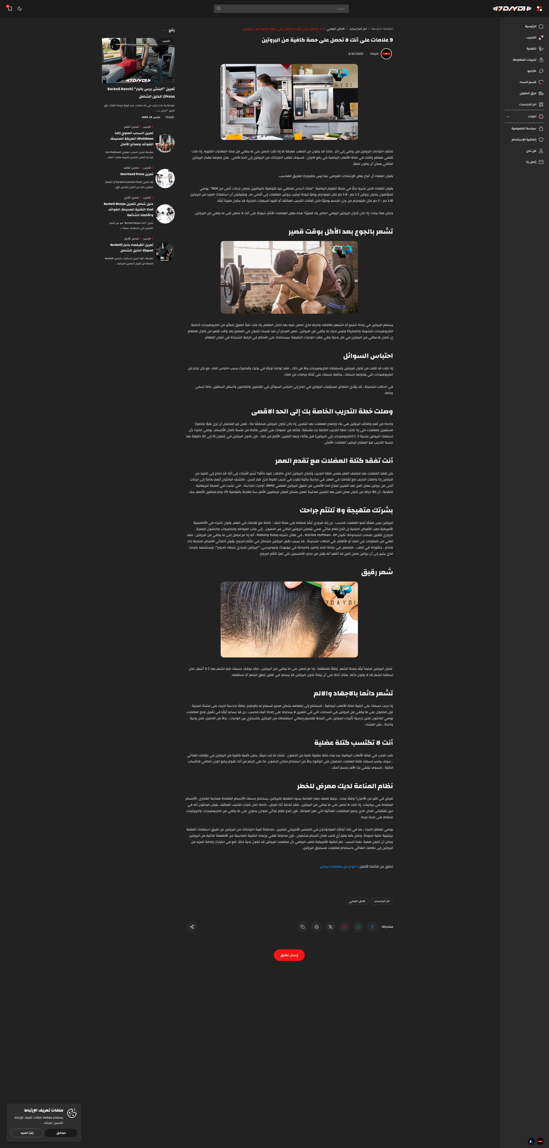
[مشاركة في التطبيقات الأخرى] (192, 926)
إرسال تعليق (289, 955)
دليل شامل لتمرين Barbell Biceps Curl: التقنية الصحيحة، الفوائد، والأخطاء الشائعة (128, 209)
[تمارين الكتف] (132, 168)
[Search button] (217, 9)
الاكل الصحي (357, 901)
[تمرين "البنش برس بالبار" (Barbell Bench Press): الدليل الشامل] (138, 60)
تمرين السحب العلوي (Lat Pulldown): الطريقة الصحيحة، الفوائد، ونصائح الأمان (131, 138)
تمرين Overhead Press (136, 174)
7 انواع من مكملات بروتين (339, 866)
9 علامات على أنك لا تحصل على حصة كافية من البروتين (327, 40)
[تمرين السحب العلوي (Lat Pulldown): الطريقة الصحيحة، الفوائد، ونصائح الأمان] (165, 143)
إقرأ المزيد (27, 1133)
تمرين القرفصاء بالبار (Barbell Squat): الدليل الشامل (131, 247)
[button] (372, 926)
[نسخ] (302, 926)
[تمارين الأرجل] (132, 238)
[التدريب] (148, 127)
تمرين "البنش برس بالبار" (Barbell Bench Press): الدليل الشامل (141, 92)
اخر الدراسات (382, 901)
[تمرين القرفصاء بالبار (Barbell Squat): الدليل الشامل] (165, 252)
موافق (61, 1133)
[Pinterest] (344, 926)
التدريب (166, 41)
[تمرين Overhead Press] (165, 178)
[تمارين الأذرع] (132, 197)
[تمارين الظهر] (132, 127)
